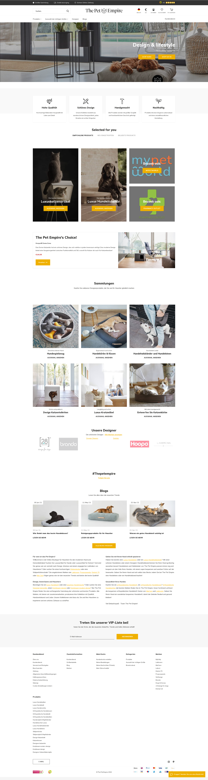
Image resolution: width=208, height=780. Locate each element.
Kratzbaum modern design (80, 588)
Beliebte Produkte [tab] (127, 135)
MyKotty (158, 659)
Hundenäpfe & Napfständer (42, 720)
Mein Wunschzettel (102, 668)
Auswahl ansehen (55, 358)
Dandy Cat (159, 689)
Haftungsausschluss (39, 677)
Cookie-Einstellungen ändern (42, 686)
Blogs (85, 19)
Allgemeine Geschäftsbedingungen (44, 674)
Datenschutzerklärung (40, 680)
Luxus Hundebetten (39, 702)
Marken (69, 668)
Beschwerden (37, 668)
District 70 (95, 572)
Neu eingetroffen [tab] (106, 135)
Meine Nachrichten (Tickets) (105, 665)
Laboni (158, 668)
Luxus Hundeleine (130, 560)
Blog (68, 665)
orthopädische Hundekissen (151, 585)
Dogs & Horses (161, 683)
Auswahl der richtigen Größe (56, 19)
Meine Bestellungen (103, 662)
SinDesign (159, 677)
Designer (75, 19)
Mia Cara (40, 575)
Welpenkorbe (75, 569)
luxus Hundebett (52, 585)
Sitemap (35, 683)
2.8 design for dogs (162, 686)
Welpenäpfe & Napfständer (42, 734)
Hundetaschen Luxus (40, 723)
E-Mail (41, 761)
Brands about (130, 665)
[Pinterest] (173, 761)
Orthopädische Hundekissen (42, 711)
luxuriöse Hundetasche (75, 585)
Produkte (36, 19)
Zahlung (35, 671)
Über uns (36, 659)
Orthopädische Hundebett (41, 714)
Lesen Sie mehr (39, 538)
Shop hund (146, 57)
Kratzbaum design (59, 588)
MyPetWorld (152, 170)
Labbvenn (75, 572)
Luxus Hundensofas (39, 708)
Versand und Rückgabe (40, 665)
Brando (158, 680)
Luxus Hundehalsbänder (153, 560)
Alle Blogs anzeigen (104, 545)
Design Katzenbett (39, 737)
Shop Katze (166, 57)
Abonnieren (127, 637)
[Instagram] (169, 761)
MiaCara (149, 591)
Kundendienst (170, 19)
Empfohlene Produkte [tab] (83, 135)
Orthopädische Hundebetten (42, 717)
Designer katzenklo (40, 588)
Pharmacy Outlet (152, 208)
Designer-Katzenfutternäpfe (42, 752)
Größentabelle (71, 662)
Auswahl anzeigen (55, 208)
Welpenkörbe (37, 731)
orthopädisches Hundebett (127, 585)
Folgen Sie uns (104, 478)
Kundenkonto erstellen (103, 659)
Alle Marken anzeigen (113, 435)
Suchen (68, 11)
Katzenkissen (37, 740)
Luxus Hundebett (38, 705)
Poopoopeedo (85, 572)
